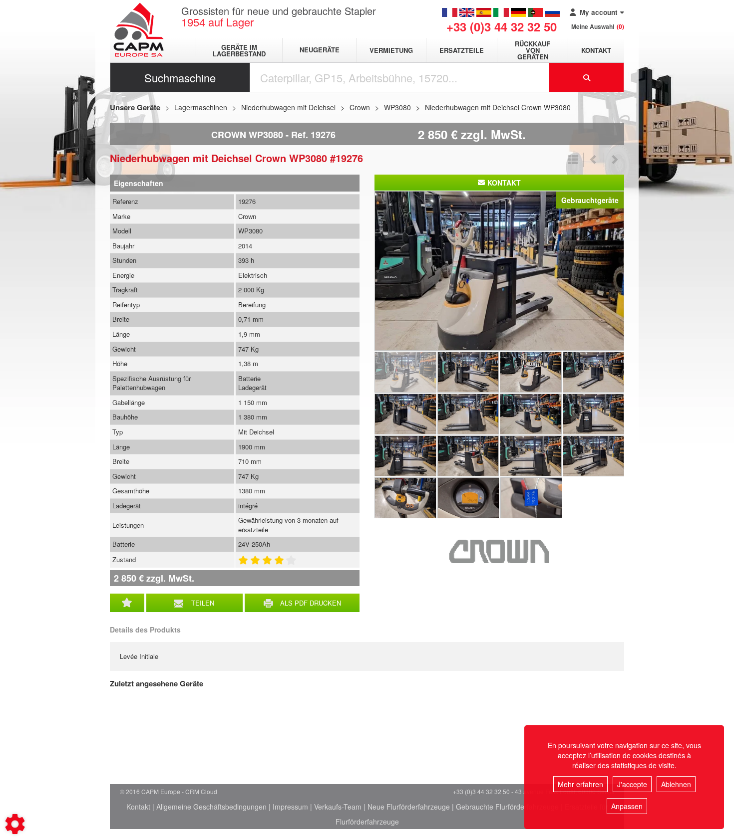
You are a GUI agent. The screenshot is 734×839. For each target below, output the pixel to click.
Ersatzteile (461, 50)
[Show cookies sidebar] (15, 824)
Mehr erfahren (580, 784)
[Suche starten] (586, 77)
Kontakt (596, 50)
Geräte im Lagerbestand (239, 50)
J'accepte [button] (632, 784)
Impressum (290, 807)
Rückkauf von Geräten (532, 50)
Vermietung (391, 50)
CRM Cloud (201, 791)
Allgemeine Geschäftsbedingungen (211, 807)
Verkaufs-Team (338, 807)
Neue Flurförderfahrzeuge (408, 807)
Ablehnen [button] (676, 784)
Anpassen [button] (627, 806)
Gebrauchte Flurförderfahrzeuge (507, 807)
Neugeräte (320, 50)
